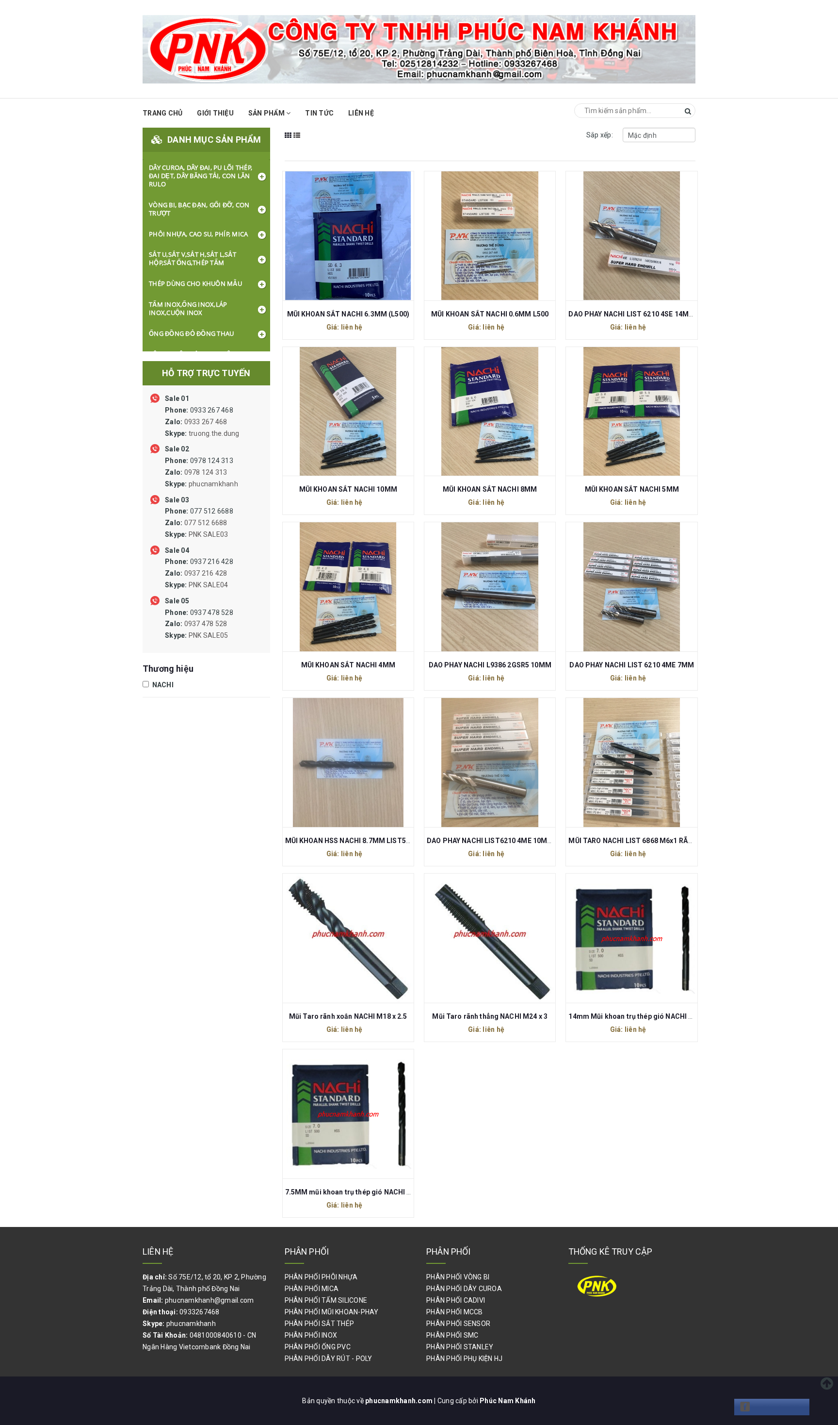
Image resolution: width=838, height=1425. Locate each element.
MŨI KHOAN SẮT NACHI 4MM (348, 665)
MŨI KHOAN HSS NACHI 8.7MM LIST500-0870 (359, 841)
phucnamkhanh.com (399, 1401)
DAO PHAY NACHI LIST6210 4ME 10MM (490, 841)
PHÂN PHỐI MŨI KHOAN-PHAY (332, 1312)
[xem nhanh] (358, 235)
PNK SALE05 (208, 635)
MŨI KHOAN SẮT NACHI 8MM (490, 489)
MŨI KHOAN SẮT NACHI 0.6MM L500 (489, 314)
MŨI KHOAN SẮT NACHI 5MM (632, 489)
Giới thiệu (215, 113)
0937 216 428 (199, 573)
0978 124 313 (201, 472)
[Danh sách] (297, 141)
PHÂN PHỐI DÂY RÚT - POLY (328, 1358)
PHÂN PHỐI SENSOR (458, 1323)
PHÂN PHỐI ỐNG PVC (318, 1347)
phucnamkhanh (213, 484)
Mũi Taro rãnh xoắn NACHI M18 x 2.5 (348, 1016)
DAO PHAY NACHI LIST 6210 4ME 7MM (631, 665)
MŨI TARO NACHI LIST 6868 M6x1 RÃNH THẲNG (645, 841)
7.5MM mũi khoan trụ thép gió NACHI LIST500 (359, 1192)
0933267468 (199, 1312)
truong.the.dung (214, 433)
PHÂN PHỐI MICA (312, 1288)
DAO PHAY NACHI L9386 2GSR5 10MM (490, 665)
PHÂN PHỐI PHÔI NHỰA (321, 1277)
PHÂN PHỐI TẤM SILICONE (326, 1300)
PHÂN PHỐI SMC (452, 1335)
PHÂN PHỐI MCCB (454, 1312)
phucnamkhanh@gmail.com (209, 1300)
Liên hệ (361, 113)
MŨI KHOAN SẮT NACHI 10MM (348, 489)
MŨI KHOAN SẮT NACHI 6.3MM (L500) (348, 314)
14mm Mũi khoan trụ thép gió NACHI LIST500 (641, 1016)
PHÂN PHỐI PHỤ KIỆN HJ (464, 1358)
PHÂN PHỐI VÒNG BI (457, 1277)
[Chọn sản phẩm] (337, 235)
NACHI (162, 685)
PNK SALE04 (208, 585)
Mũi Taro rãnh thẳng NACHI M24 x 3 (490, 1016)
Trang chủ (162, 113)
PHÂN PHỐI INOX (311, 1335)
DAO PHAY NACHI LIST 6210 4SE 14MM (631, 314)
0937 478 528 (199, 624)
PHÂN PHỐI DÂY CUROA (464, 1288)
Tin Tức (319, 113)
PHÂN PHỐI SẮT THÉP (320, 1323)
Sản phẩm (267, 113)
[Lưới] (288, 141)
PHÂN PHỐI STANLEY (459, 1347)
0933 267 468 (202, 421)
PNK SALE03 (208, 534)
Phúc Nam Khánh (508, 1401)
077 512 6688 (199, 522)
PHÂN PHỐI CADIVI (455, 1300)
